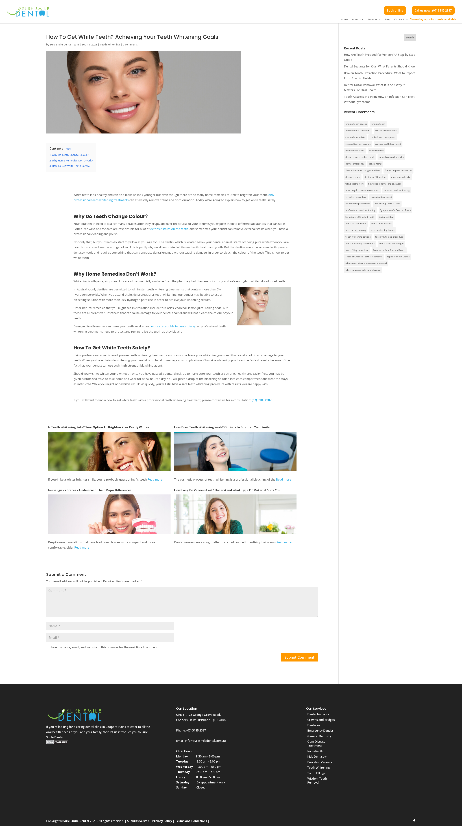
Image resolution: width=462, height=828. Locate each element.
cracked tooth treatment (388, 143)
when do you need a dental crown (363, 269)
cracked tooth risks (355, 137)
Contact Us (401, 19)
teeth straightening (355, 230)
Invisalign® (314, 751)
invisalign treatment (381, 196)
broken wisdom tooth (386, 130)
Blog (387, 19)
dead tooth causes (355, 150)
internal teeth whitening (397, 190)
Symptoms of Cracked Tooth (359, 216)
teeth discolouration (356, 223)
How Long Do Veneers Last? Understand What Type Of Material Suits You (227, 490)
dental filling (375, 163)
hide (68, 148)
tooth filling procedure (357, 250)
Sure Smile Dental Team (64, 44)
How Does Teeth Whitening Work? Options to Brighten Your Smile (222, 427)
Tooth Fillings (316, 773)
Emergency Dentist (320, 731)
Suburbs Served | (139, 821)
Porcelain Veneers (319, 762)
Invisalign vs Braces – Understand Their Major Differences (89, 490)
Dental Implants (318, 714)
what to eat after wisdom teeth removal (366, 263)
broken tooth (378, 123)
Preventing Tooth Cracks (387, 203)
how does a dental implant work (384, 183)
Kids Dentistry (316, 757)
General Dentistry (319, 736)
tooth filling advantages (391, 243)
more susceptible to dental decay (173, 326)
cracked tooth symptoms (382, 137)
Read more (154, 479)
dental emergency (354, 163)
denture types (352, 177)
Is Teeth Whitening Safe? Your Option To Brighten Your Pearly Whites (98, 427)
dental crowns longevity (391, 157)
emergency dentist (401, 177)
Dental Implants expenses (398, 170)
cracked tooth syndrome (358, 143)
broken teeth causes (356, 123)
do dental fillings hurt (376, 177)
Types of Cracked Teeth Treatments (363, 256)
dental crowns (376, 150)
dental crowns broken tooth (359, 157)
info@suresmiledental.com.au (205, 741)
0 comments (130, 44)
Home (344, 19)
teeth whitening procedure (389, 236)
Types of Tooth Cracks (398, 256)
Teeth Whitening (110, 44)
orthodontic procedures (357, 203)
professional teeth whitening (360, 210)
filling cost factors (354, 183)
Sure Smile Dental (76, 821)
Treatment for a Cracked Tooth (389, 250)
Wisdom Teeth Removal (317, 781)
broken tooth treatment (358, 130)
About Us (357, 19)
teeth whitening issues (383, 230)
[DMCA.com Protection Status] (57, 743)
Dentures (313, 725)
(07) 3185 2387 (261, 400)
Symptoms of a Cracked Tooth (395, 210)
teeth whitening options (358, 236)
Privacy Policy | (163, 821)
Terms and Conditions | (192, 821)
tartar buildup (386, 216)
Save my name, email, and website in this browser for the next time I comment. (104, 647)
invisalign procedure (355, 196)
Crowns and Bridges (321, 720)
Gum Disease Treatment (316, 744)
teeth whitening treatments (360, 243)
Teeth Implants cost (381, 223)
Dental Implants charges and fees (362, 170)
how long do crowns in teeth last (362, 190)
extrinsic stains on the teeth (169, 229)
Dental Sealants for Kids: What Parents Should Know (379, 66)
